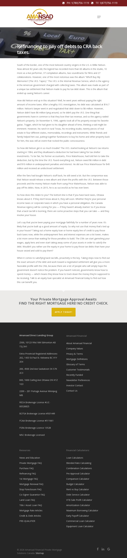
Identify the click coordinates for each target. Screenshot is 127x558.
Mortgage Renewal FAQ (31, 484)
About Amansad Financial (79, 343)
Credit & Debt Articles (30, 515)
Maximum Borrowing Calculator (82, 510)
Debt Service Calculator (78, 494)
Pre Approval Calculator (78, 473)
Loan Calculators (74, 457)
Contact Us (71, 390)
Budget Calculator (75, 484)
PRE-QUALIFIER (27, 521)
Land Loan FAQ (27, 499)
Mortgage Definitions (77, 359)
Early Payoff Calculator (77, 515)
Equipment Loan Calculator (79, 526)
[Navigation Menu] (99, 16)
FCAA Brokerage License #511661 (36, 420)
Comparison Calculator (77, 478)
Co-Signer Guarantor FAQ (32, 494)
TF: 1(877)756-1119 (106, 3)
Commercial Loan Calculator (80, 521)
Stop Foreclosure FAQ (30, 489)
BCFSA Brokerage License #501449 (37, 413)
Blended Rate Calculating (78, 463)
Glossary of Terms (75, 364)
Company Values (74, 348)
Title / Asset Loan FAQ (30, 505)
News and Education (29, 457)
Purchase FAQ (26, 468)
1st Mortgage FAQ (28, 478)
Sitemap (40, 553)
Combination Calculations (79, 468)
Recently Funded (74, 374)
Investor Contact (74, 385)
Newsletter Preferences (78, 380)
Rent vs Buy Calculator (77, 489)
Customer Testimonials (78, 369)
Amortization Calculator (78, 505)
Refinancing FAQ (27, 473)
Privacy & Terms (74, 353)
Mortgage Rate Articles (30, 510)
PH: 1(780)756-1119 (78, 3)
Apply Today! (63, 312)
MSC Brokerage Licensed (32, 434)
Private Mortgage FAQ (30, 463)
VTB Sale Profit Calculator (79, 499)
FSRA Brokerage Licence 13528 (35, 427)
